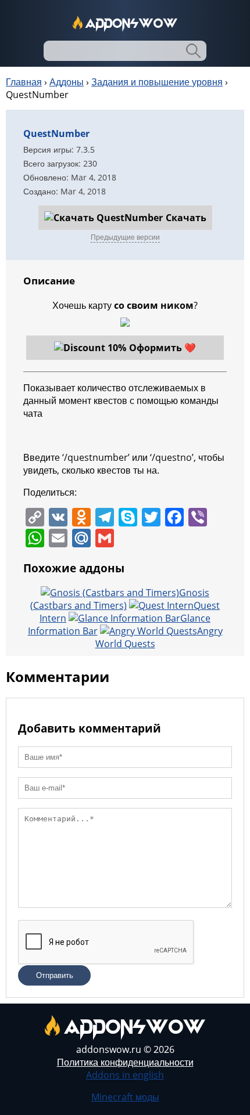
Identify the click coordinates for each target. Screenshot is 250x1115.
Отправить (54, 975)
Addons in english (125, 1075)
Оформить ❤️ (162, 347)
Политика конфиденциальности (125, 1062)
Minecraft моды (125, 1097)
